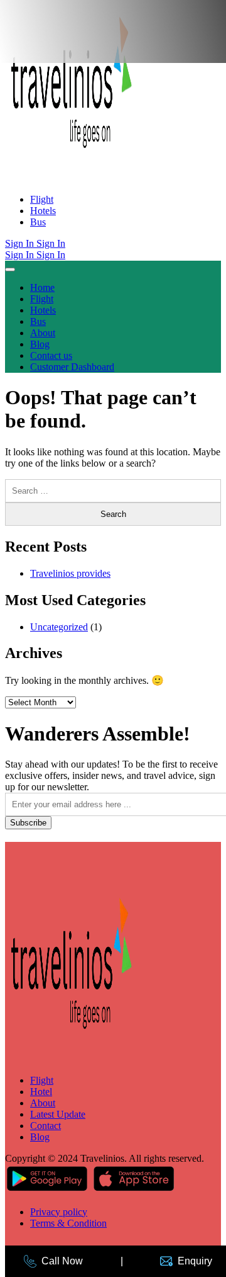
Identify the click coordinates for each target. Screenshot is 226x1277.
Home (42, 287)
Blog (40, 344)
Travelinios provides (70, 573)
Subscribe (28, 822)
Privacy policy (58, 1211)
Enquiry (195, 1261)
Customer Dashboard (72, 366)
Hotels (43, 210)
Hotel (41, 1091)
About (42, 332)
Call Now (62, 1261)
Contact (45, 1125)
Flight (41, 199)
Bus (38, 222)
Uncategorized (59, 626)
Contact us (51, 355)
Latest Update (57, 1114)
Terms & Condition (68, 1223)
